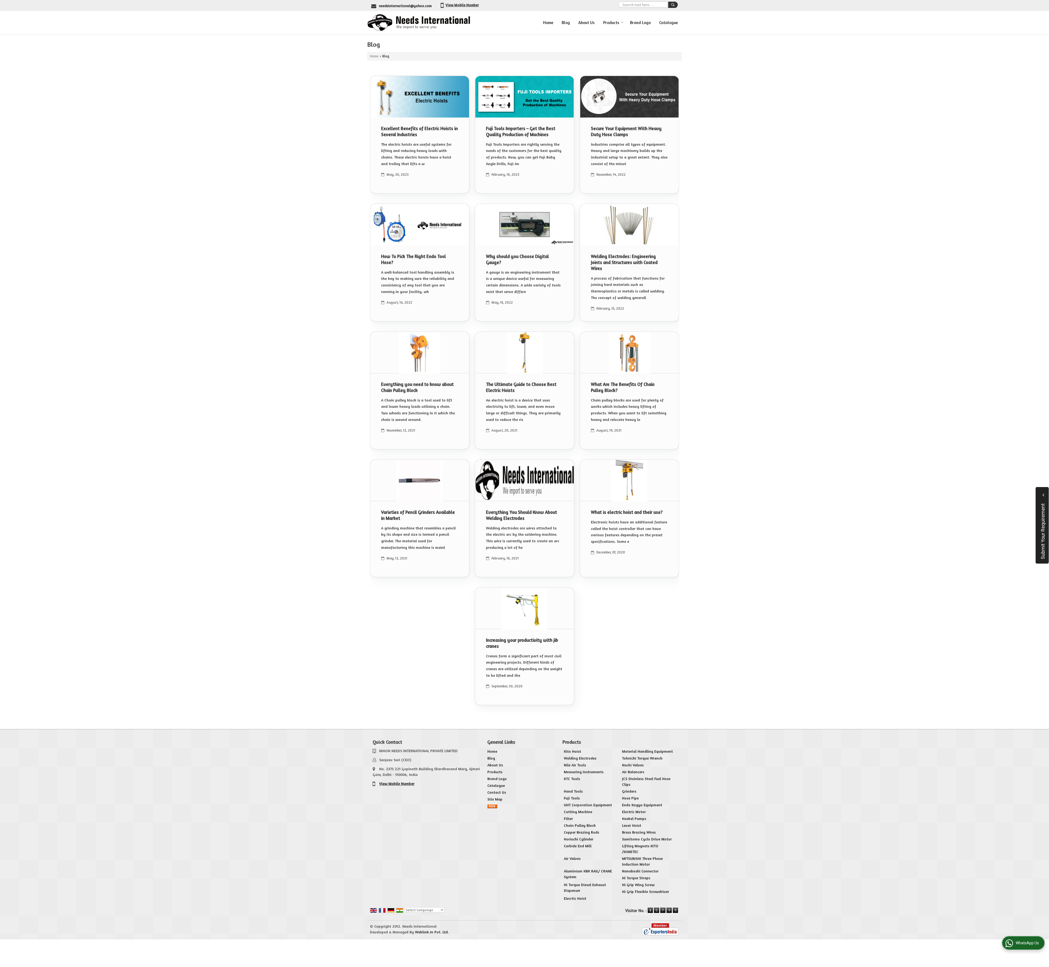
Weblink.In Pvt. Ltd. (432, 932)
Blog (566, 22)
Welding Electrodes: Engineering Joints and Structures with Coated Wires (624, 262)
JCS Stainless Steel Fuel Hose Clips (646, 781)
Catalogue (668, 22)
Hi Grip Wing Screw (638, 884)
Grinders (629, 791)
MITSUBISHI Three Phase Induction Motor (642, 861)
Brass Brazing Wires (639, 832)
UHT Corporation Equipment (588, 804)
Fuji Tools (572, 798)
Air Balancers (633, 771)
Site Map (494, 799)
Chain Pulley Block (580, 825)
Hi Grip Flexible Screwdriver (645, 891)
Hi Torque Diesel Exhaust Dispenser (585, 887)
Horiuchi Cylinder (578, 839)
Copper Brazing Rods (581, 832)
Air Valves (572, 858)
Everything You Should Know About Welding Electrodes (521, 515)
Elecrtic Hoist (575, 898)
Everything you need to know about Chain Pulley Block (417, 387)
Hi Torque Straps (636, 877)
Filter (568, 818)
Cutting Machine (578, 811)
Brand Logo (640, 22)
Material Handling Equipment (647, 751)
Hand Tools (573, 791)
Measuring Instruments (583, 771)
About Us (586, 22)
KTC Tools (572, 778)
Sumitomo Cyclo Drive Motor (647, 839)
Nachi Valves (633, 765)
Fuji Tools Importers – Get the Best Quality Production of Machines (520, 131)
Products (611, 22)
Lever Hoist (631, 825)
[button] (462, 5)
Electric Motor (634, 811)
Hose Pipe (630, 798)
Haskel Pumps (634, 818)
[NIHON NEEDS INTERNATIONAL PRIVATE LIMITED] (418, 22)
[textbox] (643, 4)
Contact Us (496, 792)
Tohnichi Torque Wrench (642, 758)
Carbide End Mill (577, 845)
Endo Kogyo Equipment (642, 804)
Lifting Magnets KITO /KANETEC (640, 848)
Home (548, 22)
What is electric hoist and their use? (627, 512)
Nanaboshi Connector (640, 871)
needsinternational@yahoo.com (405, 6)
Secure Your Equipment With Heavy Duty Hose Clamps (626, 131)
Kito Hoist (572, 751)
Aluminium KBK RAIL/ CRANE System (588, 874)
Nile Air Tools (575, 765)
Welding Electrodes (580, 758)
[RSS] (492, 806)
